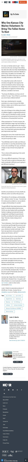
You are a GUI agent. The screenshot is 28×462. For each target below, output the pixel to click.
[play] (2, 460)
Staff (4, 418)
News (4, 406)
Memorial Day (9, 311)
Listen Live (5, 403)
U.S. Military (17, 302)
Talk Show (18, 298)
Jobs (4, 424)
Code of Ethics (6, 433)
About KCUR (5, 399)
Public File (5, 440)
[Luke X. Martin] (4, 319)
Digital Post (9, 298)
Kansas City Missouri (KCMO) (13, 308)
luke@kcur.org (5, 292)
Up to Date (18, 295)
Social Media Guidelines (8, 430)
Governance (5, 436)
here (10, 285)
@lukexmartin (21, 292)
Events (4, 415)
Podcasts (5, 409)
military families (18, 305)
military (8, 305)
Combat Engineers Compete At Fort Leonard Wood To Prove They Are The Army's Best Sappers (14, 369)
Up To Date (4, 283)
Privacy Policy (6, 443)
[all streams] (26, 460)
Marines (8, 302)
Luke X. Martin (6, 35)
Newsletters (5, 412)
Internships (5, 427)
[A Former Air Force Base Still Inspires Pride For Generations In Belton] (7, 354)
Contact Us (5, 421)
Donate (23, 2)
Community (15, 351)
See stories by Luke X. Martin (17, 340)
